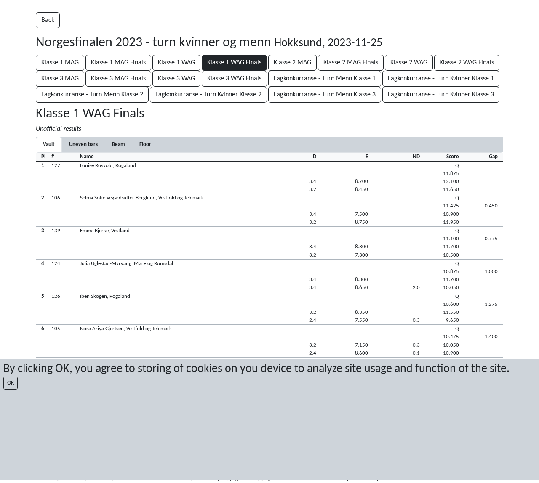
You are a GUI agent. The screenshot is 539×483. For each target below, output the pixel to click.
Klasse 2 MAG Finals (350, 62)
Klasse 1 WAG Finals (234, 62)
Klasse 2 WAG (408, 62)
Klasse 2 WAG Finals (467, 62)
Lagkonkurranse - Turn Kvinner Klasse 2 (208, 94)
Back (47, 20)
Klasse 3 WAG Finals (234, 78)
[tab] (49, 144)
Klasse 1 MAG (60, 62)
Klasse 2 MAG (292, 62)
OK (10, 383)
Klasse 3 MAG (60, 78)
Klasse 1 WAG (176, 62)
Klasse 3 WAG (176, 78)
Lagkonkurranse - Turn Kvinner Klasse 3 (441, 94)
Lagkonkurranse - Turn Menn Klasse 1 (325, 78)
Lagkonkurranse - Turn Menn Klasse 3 (325, 94)
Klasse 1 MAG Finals (118, 62)
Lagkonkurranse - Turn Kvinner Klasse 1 (441, 78)
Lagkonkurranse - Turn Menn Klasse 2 (92, 94)
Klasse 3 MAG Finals (118, 78)
